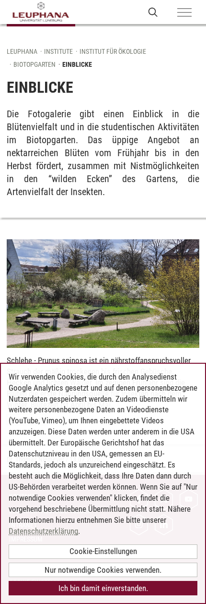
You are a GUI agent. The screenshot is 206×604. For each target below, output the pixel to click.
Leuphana (22, 51)
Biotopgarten (34, 64)
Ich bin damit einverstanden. (103, 588)
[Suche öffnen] (153, 11)
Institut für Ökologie (113, 51)
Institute (58, 51)
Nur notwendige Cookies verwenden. (103, 570)
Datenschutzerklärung (43, 531)
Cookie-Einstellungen (103, 551)
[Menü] (184, 13)
